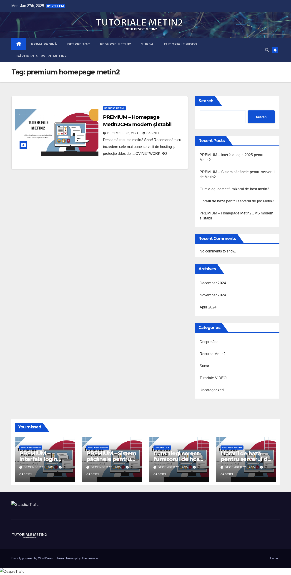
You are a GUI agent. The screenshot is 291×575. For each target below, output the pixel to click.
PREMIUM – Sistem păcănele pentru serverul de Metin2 (111, 459)
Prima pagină (44, 44)
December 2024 (213, 283)
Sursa (147, 44)
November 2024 (213, 295)
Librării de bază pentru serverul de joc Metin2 (237, 201)
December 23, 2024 (122, 133)
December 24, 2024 (39, 467)
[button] (267, 50)
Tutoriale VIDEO (180, 44)
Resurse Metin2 (115, 44)
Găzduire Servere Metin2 (41, 56)
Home (274, 558)
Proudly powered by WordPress (32, 558)
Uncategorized (212, 390)
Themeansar (90, 558)
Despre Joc (78, 44)
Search (205, 100)
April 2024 (208, 307)
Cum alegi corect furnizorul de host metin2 (234, 189)
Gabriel (153, 133)
